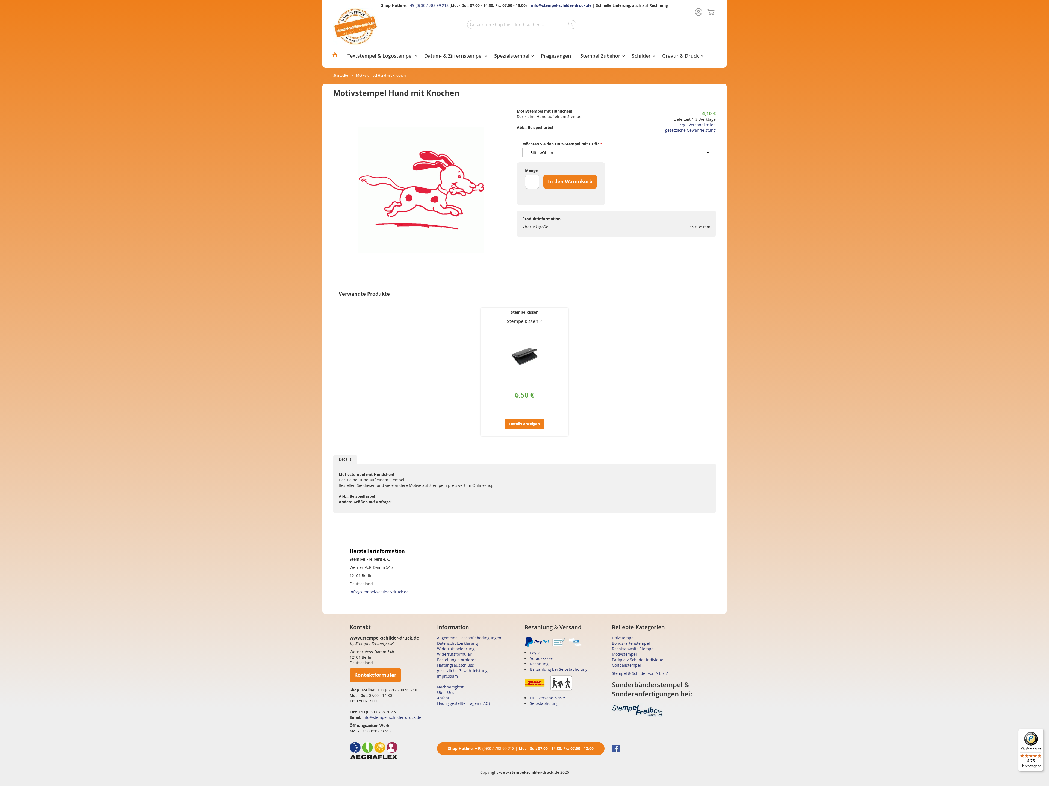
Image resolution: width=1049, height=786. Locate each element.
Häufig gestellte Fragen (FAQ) (463, 703)
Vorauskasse (541, 658)
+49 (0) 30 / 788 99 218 (428, 5)
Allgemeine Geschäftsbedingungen (469, 637)
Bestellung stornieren (457, 659)
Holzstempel (623, 637)
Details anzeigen (524, 423)
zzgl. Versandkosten (697, 124)
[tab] (345, 459)
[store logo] (355, 26)
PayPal (536, 652)
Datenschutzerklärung (457, 643)
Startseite (340, 75)
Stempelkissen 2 (524, 321)
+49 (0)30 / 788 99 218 (494, 748)
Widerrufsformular (454, 654)
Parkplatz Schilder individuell (638, 659)
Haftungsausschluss (455, 665)
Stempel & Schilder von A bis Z (640, 673)
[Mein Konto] (698, 12)
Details (345, 459)
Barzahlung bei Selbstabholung (559, 669)
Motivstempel (624, 654)
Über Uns (445, 692)
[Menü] (1040, 732)
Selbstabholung (544, 703)
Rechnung (539, 663)
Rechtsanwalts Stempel (633, 648)
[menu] (524, 56)
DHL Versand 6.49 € (547, 697)
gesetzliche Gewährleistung (690, 130)
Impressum (447, 676)
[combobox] (521, 24)
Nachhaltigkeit (450, 687)
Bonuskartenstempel (631, 643)
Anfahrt (444, 697)
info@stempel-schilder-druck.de (561, 5)
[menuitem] (334, 56)
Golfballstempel (626, 665)
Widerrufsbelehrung (456, 648)
